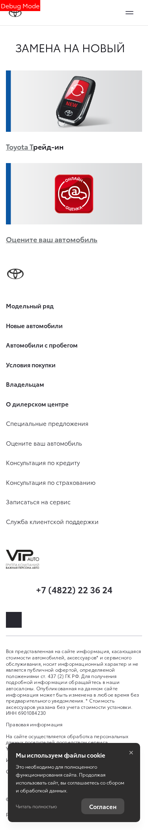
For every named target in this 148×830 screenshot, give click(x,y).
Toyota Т (19, 146)
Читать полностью (36, 806)
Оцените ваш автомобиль (51, 239)
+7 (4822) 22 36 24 (74, 589)
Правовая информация (34, 724)
